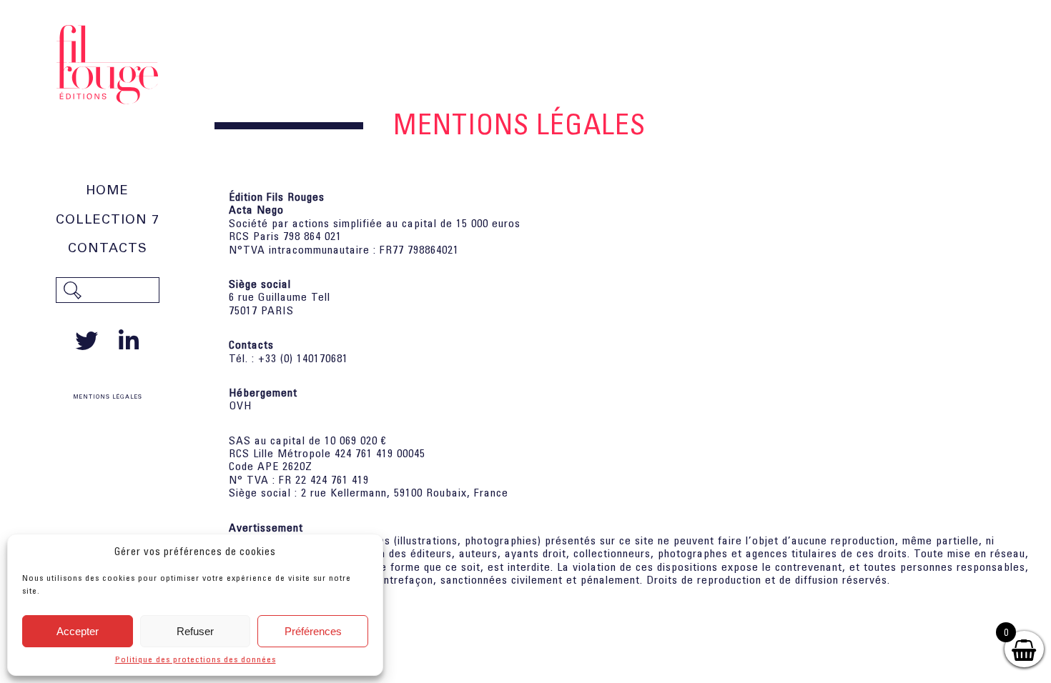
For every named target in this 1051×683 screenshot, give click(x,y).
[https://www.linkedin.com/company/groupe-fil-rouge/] (129, 340)
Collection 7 (107, 219)
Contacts (107, 248)
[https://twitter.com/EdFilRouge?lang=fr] (90, 340)
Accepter (77, 631)
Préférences (313, 631)
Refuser (195, 631)
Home (107, 190)
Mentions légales (107, 397)
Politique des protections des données (195, 659)
